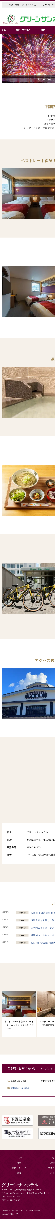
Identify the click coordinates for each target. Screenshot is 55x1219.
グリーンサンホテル (20, 1185)
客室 (19, 1163)
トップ (19, 1158)
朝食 (19, 1173)
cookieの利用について (10, 1214)
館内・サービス (19, 1168)
